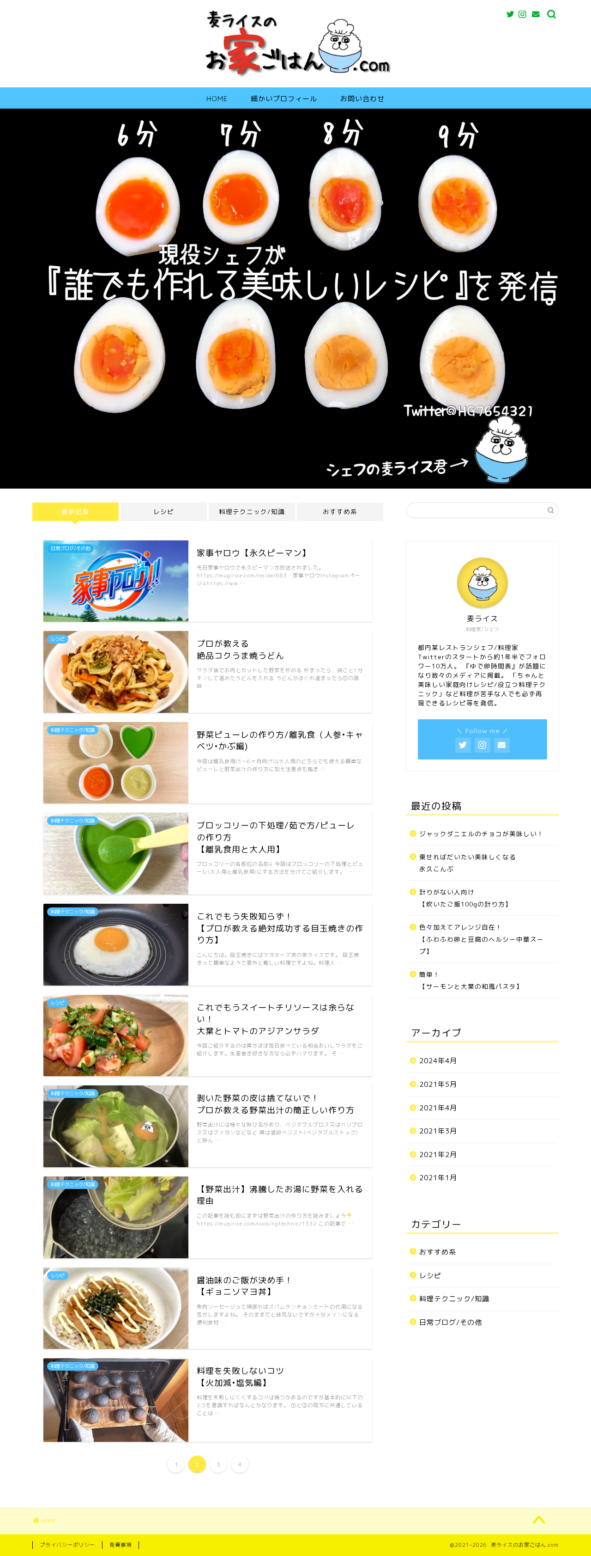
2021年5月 (438, 1084)
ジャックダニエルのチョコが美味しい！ (481, 833)
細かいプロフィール (284, 98)
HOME (217, 98)
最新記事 (75, 511)
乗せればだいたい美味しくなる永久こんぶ (467, 862)
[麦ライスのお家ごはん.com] (295, 77)
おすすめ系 (340, 511)
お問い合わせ (362, 98)
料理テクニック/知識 (252, 511)
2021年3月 (438, 1131)
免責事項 (120, 1545)
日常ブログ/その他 (450, 1322)
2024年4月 (438, 1061)
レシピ (163, 511)
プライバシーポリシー (67, 1545)
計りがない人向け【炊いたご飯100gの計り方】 (465, 898)
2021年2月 (438, 1154)
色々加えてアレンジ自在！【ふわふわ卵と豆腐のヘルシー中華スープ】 (481, 939)
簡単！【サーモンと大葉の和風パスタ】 (471, 980)
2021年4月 (438, 1108)
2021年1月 (438, 1177)
